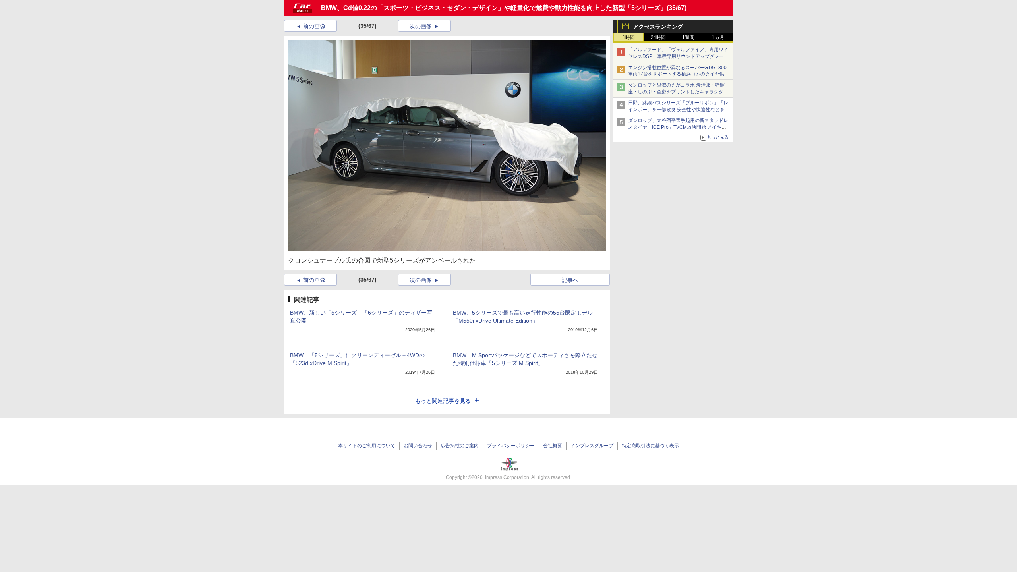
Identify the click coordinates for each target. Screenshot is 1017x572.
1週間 (688, 37)
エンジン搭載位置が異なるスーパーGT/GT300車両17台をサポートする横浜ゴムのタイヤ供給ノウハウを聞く (678, 74)
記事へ (570, 280)
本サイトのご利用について (366, 445)
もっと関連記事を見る (443, 401)
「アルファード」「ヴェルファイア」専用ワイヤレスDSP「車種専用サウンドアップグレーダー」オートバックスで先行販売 (678, 56)
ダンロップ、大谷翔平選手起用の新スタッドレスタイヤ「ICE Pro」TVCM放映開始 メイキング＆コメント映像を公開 (678, 127)
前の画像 (314, 26)
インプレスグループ (591, 445)
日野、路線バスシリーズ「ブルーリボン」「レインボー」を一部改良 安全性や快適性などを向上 (678, 109)
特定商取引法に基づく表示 (650, 445)
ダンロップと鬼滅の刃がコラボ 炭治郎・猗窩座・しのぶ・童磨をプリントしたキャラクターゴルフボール (678, 91)
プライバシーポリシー (511, 445)
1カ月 (718, 37)
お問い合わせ (418, 445)
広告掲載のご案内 (460, 445)
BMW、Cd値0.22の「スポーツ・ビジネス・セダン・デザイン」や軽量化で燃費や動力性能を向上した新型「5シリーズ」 (494, 7)
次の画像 (421, 26)
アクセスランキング (658, 26)
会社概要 (552, 445)
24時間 (658, 37)
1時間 (629, 37)
